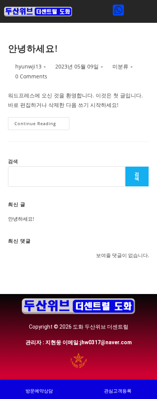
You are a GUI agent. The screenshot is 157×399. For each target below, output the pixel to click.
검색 (13, 161)
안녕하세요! (33, 48)
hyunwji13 (28, 66)
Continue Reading (38, 121)
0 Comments (31, 76)
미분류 (120, 66)
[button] (92, 11)
